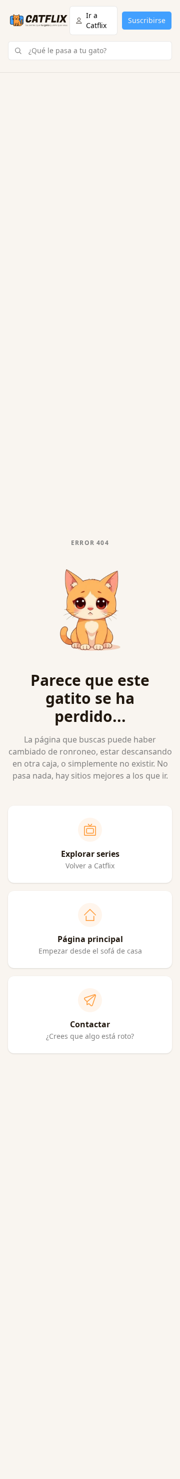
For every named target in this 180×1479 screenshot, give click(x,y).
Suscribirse (147, 20)
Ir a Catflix (96, 20)
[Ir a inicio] (39, 21)
